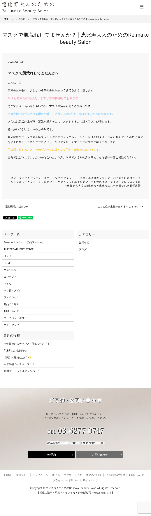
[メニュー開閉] (141, 6)
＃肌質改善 (134, 185)
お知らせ (20, 19)
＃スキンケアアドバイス (106, 178)
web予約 (51, 454)
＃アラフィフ (19, 178)
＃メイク (107, 182)
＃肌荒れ (121, 185)
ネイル (7, 283)
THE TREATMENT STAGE (19, 249)
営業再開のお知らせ (16, 206)
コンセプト (10, 276)
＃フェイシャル (37, 182)
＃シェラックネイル (78, 178)
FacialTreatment (115, 474)
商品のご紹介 (11, 304)
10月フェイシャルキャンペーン (22, 371)
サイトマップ (11, 324)
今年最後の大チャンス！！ (19, 364)
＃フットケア (55, 182)
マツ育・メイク (13, 290)
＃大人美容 (79, 185)
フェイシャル (11, 297)
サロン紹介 (10, 269)
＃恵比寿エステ (106, 185)
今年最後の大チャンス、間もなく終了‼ (26, 343)
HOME (5, 19)
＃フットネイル (72, 182)
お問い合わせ (11, 311)
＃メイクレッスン (124, 182)
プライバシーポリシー (16, 318)
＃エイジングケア (55, 178)
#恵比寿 (91, 185)
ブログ (83, 249)
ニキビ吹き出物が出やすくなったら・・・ (121, 206)
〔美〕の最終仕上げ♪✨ (18, 357)
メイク (7, 256)
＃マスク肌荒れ (92, 182)
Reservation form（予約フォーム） (24, 242)
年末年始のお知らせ (15, 350)
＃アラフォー (35, 178)
